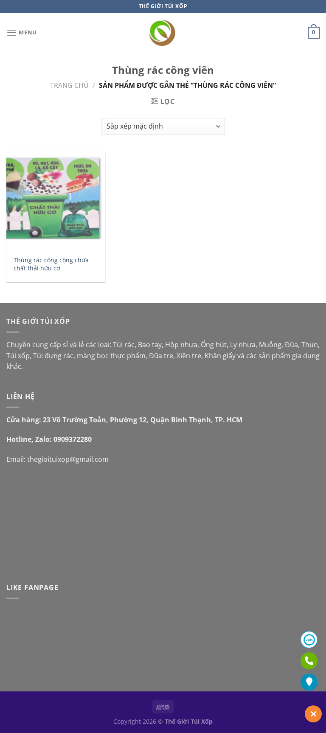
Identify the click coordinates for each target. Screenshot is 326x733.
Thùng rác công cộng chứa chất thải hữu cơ (51, 264)
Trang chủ (69, 85)
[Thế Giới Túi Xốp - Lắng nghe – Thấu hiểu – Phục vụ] (163, 33)
